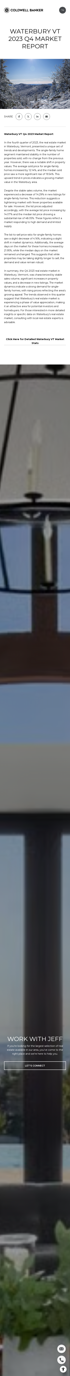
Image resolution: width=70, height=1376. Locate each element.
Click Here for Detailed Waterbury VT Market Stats (35, 341)
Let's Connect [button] (35, 1065)
